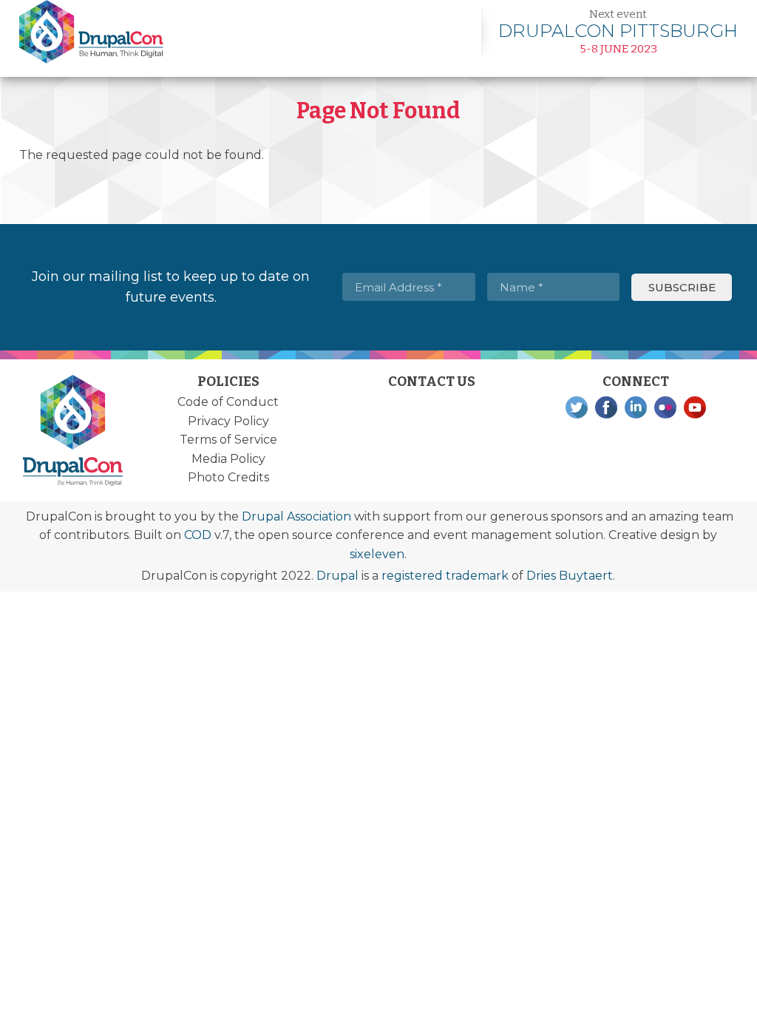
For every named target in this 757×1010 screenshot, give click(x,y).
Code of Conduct (228, 402)
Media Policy (228, 459)
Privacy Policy (228, 421)
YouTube (695, 407)
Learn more (618, 31)
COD (197, 535)
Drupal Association (296, 516)
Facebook (606, 407)
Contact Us (431, 381)
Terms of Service (228, 440)
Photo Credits (228, 477)
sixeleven (377, 554)
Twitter (576, 407)
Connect (635, 381)
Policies (228, 381)
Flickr (665, 407)
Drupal (337, 576)
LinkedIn (636, 407)
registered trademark (445, 576)
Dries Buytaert (569, 576)
